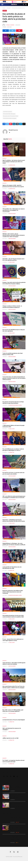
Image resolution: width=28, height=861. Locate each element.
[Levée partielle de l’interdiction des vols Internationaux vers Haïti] (14, 556)
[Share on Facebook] (6, 30)
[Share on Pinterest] (19, 30)
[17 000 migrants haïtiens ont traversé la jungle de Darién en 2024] (14, 414)
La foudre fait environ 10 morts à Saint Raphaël (14, 719)
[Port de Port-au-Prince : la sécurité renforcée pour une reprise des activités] (14, 462)
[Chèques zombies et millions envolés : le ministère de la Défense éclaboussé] (14, 295)
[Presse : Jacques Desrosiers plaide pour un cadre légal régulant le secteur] (14, 628)
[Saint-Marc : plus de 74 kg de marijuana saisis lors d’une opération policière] (14, 248)
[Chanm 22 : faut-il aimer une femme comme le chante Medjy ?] (6, 818)
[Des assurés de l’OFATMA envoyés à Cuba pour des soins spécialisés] (14, 319)
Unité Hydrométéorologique (9, 118)
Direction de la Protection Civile (10, 116)
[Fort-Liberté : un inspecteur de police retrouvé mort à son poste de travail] (14, 749)
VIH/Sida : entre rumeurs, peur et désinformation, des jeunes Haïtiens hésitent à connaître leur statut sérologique (14, 235)
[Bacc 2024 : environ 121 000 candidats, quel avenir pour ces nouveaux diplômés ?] (14, 699)
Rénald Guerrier (13, 130)
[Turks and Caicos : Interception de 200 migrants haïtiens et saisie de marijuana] (14, 652)
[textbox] (14, 76)
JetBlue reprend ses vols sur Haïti (10, 738)
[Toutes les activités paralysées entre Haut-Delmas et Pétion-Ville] (14, 342)
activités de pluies (7, 111)
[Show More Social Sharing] (24, 30)
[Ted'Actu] (14, 4)
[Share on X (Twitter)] (12, 30)
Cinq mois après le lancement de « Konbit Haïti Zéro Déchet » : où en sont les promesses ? (17, 805)
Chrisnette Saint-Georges (9, 113)
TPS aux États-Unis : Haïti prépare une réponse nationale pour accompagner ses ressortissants (14, 210)
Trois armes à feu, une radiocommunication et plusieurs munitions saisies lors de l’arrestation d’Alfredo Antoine (14, 378)
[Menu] (2, 4)
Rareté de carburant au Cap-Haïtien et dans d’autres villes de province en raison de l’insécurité (13, 592)
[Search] (26, 4)
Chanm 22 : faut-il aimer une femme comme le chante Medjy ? (17, 819)
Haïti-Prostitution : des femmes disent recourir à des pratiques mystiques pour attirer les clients (14, 162)
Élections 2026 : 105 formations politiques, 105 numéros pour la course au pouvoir (17, 796)
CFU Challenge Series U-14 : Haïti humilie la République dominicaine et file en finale (17, 787)
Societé (4, 10)
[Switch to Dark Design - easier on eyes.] (23, 4)
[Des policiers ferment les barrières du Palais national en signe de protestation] (14, 391)
